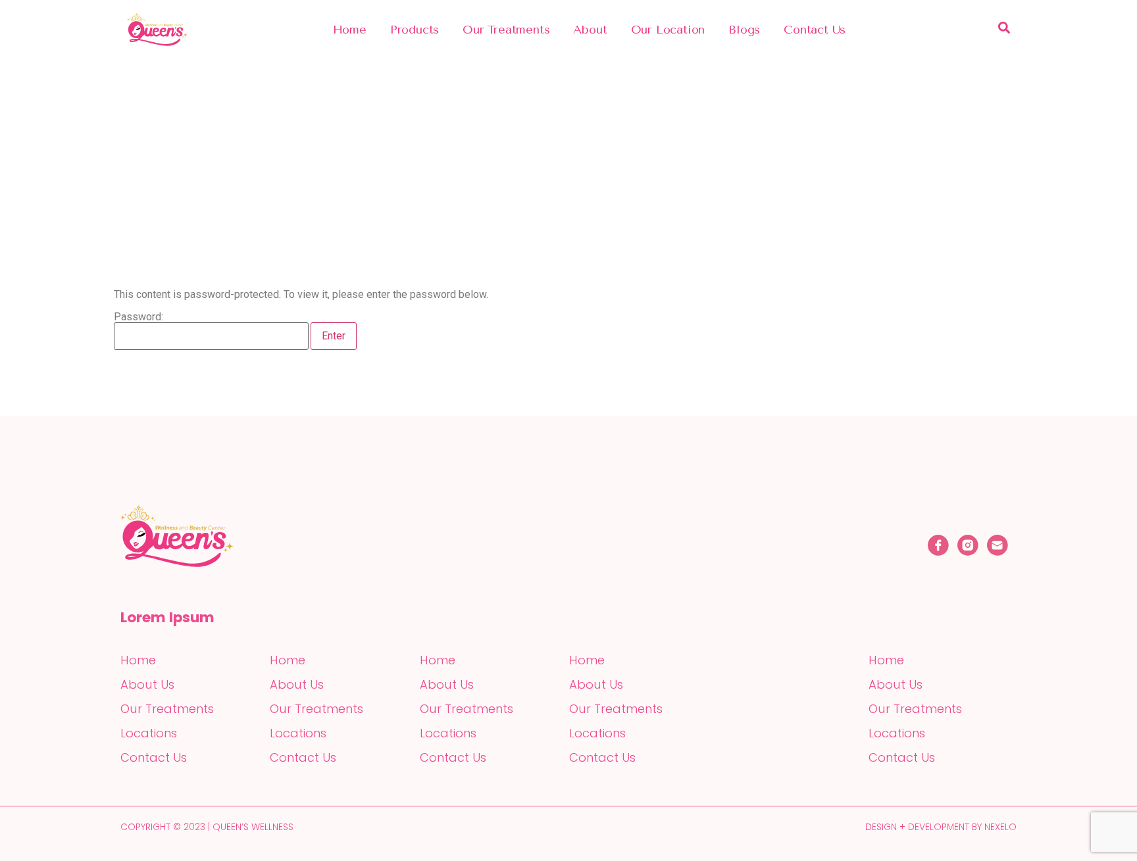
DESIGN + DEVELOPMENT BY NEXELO (941, 826)
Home (349, 29)
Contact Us (815, 29)
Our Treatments (506, 29)
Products (414, 29)
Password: (138, 317)
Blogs (744, 29)
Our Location (668, 29)
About (590, 29)
